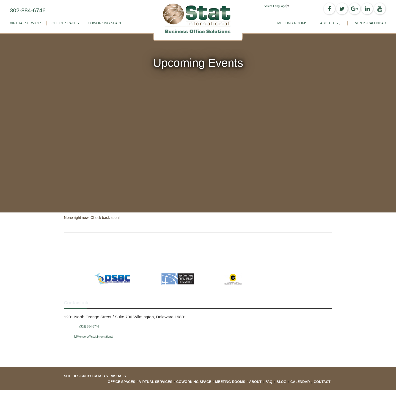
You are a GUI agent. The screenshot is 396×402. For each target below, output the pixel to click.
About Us (329, 23)
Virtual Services (26, 23)
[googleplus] (354, 8)
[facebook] (329, 8)
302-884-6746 (28, 10)
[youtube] (379, 8)
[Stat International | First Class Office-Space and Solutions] (198, 18)
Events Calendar (369, 23)
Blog (281, 382)
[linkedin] (367, 8)
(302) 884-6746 (89, 326)
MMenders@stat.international (93, 336)
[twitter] (342, 8)
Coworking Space (105, 23)
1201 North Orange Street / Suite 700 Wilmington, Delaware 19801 (125, 317)
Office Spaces (65, 23)
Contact (322, 382)
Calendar (300, 382)
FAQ (268, 382)
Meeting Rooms (292, 23)
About (255, 382)
